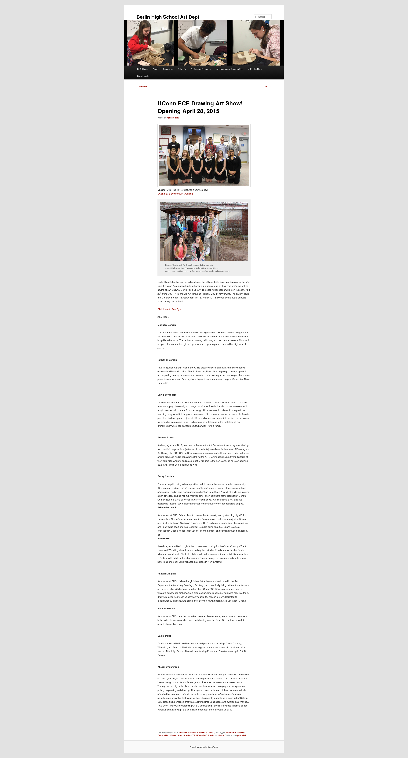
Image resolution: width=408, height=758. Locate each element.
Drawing (192, 732)
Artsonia (182, 68)
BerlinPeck (231, 732)
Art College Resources (201, 68)
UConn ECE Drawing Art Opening (175, 193)
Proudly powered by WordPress (204, 747)
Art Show (183, 732)
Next (268, 86)
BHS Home (142, 68)
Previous (141, 86)
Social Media (143, 75)
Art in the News (255, 68)
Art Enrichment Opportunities (229, 68)
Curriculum (168, 68)
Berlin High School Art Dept (167, 16)
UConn (173, 735)
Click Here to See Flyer (169, 309)
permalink (241, 735)
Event (160, 735)
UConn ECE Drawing (206, 732)
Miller (166, 735)
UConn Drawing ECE (186, 735)
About (155, 68)
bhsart (221, 735)
